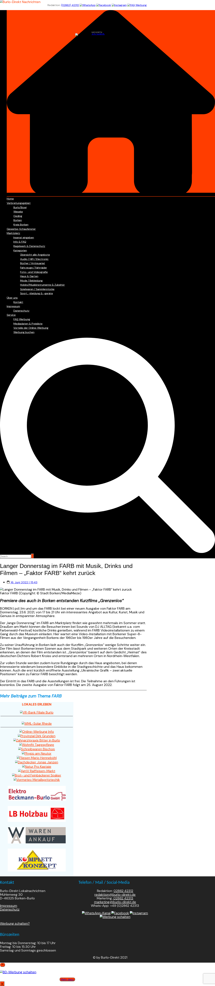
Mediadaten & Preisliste (27, 323)
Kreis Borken (20, 224)
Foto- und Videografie (34, 272)
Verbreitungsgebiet (19, 203)
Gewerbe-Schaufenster (21, 229)
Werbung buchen (23, 332)
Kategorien (20, 250)
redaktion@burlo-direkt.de (115, 894)
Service (11, 315)
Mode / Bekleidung (31, 280)
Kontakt (18, 302)
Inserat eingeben (23, 237)
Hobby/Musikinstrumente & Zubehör (42, 285)
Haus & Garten (29, 276)
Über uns (12, 298)
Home (10, 198)
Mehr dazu (67, 979)
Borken (17, 220)
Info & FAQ (19, 242)
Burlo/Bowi (20, 207)
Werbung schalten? (15, 923)
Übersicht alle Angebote (35, 254)
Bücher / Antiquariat (32, 263)
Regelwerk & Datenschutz (29, 246)
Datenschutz (21, 310)
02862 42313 (123, 898)
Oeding (17, 216)
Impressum (13, 306)
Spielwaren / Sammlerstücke (37, 289)
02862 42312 (123, 891)
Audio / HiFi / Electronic (34, 259)
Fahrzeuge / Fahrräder (33, 267)
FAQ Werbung (21, 319)
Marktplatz (13, 233)
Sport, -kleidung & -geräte (36, 293)
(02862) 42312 (70, 5)
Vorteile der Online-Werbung (30, 328)
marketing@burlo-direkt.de (115, 902)
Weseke (18, 211)
